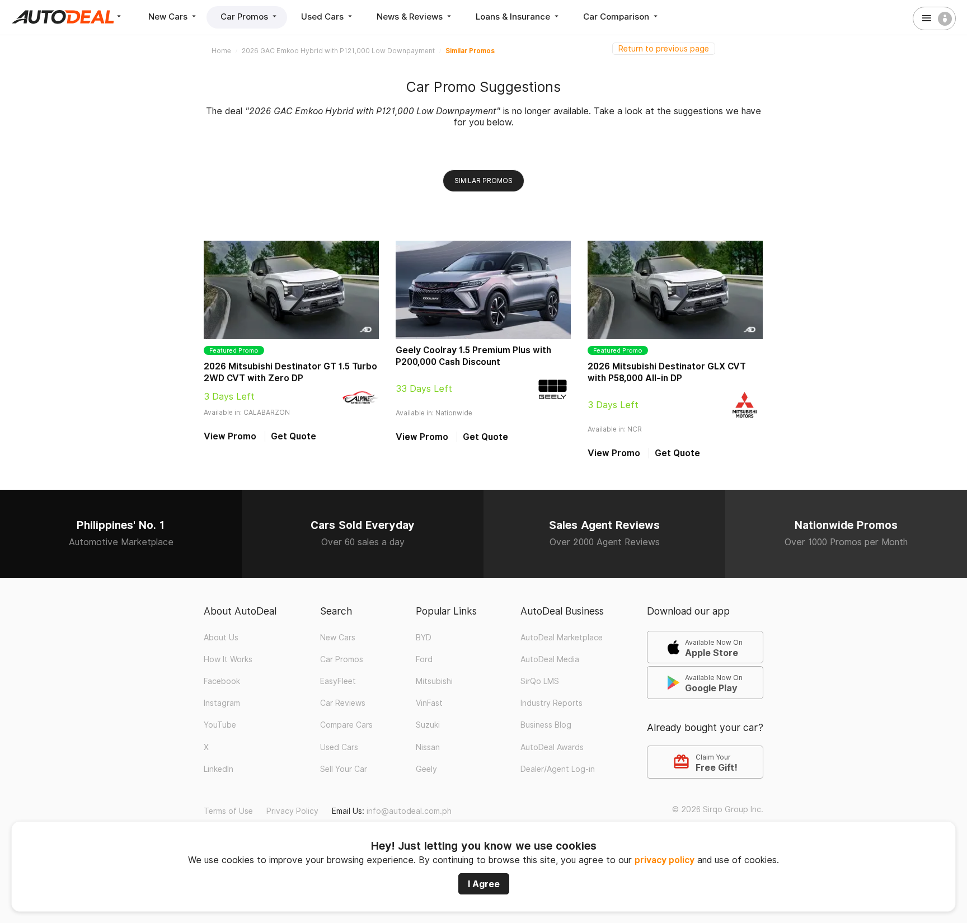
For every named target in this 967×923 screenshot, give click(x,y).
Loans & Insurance (514, 16)
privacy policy (664, 860)
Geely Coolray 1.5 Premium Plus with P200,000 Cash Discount (473, 356)
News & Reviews (411, 16)
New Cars (169, 16)
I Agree (484, 883)
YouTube (220, 724)
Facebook (222, 681)
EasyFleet (338, 681)
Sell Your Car (343, 769)
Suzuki (428, 724)
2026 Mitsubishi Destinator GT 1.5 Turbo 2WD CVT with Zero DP (290, 372)
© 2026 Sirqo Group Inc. (717, 809)
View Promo (230, 436)
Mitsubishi (434, 681)
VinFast (429, 703)
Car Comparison (617, 16)
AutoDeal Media (549, 659)
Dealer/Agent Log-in (557, 769)
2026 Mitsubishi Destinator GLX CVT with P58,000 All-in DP (667, 372)
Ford (424, 659)
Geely (426, 769)
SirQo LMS (539, 681)
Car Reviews (342, 703)
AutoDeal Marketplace (561, 637)
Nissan (428, 747)
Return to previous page (663, 48)
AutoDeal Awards (552, 747)
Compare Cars (346, 724)
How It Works (228, 659)
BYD (423, 637)
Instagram (222, 703)
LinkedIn (218, 769)
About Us (221, 637)
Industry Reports (551, 703)
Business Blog (545, 724)
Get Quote (293, 436)
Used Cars (323, 16)
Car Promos (245, 16)
